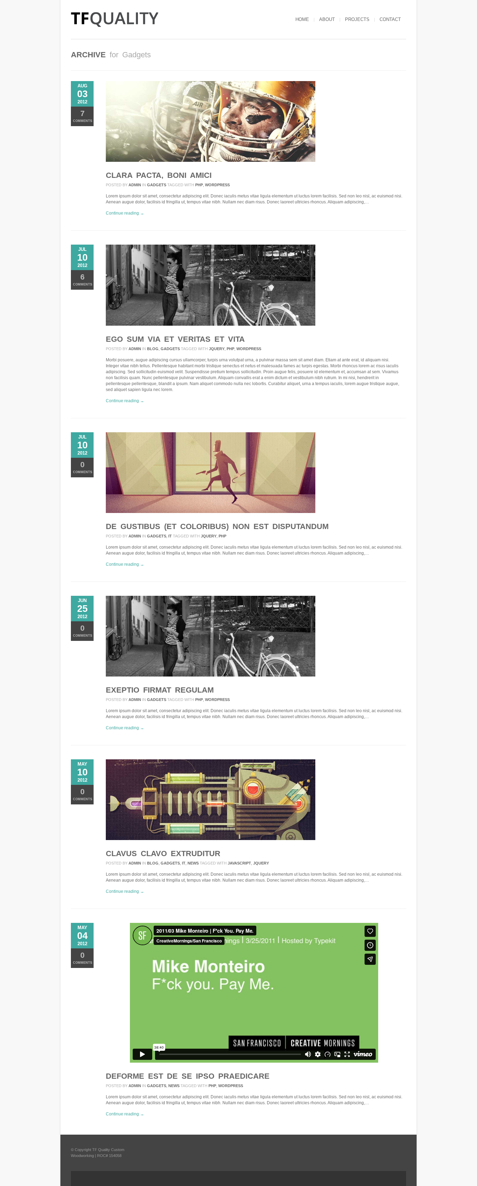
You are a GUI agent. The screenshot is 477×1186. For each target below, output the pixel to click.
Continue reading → (125, 213)
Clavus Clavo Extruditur (163, 853)
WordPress (217, 185)
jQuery (217, 349)
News (193, 863)
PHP (199, 185)
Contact (390, 19)
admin (135, 185)
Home (302, 19)
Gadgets (156, 185)
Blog (153, 349)
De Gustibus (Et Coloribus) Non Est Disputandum (217, 526)
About (327, 19)
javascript (239, 863)
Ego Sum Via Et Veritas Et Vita (175, 339)
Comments (82, 116)
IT (170, 536)
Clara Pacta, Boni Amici (159, 175)
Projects (357, 19)
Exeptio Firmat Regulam (160, 690)
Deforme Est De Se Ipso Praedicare (188, 1076)
